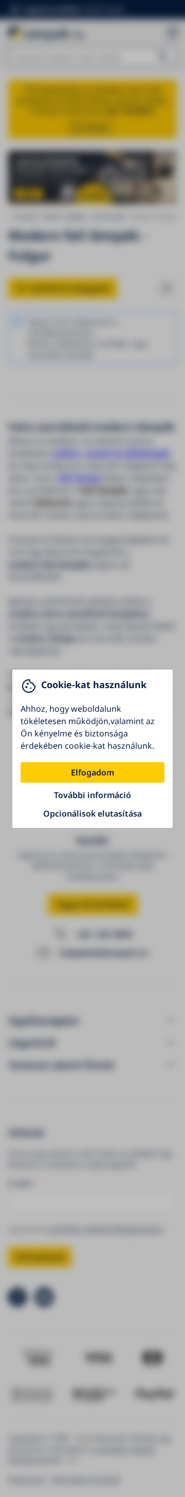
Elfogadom (92, 772)
